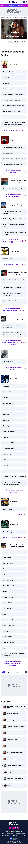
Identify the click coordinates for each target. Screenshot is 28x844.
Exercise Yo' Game (8, 580)
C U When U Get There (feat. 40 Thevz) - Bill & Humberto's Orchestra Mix (15, 123)
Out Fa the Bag (14, 524)
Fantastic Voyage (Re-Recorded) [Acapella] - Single (17, 205)
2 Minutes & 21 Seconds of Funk (12, 111)
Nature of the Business (9, 431)
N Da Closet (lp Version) (12, 720)
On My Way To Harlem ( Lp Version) (15, 726)
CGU (3, 835)
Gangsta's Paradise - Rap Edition (12, 147)
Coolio (14, 32)
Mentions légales (18, 831)
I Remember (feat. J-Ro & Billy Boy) (13, 94)
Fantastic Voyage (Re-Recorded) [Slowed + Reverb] (14, 233)
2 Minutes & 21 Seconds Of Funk (12, 392)
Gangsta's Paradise (15, 140)
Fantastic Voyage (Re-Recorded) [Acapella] (12, 212)
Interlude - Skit (8, 454)
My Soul (6, 460)
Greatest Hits (13, 64)
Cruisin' (5, 574)
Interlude (9, 733)
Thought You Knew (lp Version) (14, 752)
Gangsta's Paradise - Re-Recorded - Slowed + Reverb (13, 302)
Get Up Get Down (9, 642)
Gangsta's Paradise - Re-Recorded (12, 287)
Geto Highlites (7, 557)
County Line (6, 83)
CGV (6, 835)
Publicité (15, 835)
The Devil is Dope (8, 403)
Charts (23, 42)
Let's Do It (7, 465)
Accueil (2, 17)
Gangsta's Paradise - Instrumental (13, 164)
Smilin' (5, 591)
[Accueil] (13, 2)
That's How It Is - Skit (9, 552)
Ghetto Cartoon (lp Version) (14, 765)
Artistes (7, 17)
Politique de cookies (6, 833)
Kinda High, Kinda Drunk (11, 603)
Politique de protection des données (18, 833)
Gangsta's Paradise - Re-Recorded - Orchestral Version (13, 326)
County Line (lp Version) (13, 772)
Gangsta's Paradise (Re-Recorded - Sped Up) (17, 273)
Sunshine (9, 746)
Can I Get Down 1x (9, 448)
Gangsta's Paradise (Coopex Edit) (18, 181)
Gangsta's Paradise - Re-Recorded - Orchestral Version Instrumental (13, 334)
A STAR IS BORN (14, 251)
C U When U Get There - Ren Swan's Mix (15, 476)
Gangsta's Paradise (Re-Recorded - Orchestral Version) (17, 319)
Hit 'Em (5, 409)
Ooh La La (6, 77)
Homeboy (6, 437)
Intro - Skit (6, 386)
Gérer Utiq (10, 835)
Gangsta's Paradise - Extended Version (14, 159)
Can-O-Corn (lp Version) (12, 713)
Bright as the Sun (9, 625)
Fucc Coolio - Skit (8, 597)
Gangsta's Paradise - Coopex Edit (12, 189)
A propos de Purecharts (9, 831)
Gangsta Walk (10, 785)
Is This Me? (7, 614)
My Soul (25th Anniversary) (17, 379)
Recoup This (7, 631)
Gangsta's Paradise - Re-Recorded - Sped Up (14, 281)
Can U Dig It (6, 426)
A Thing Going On (9, 620)
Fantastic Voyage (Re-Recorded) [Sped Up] (13, 225)
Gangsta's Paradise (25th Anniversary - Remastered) (17, 545)
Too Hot (5, 117)
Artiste (4, 42)
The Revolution (8, 636)
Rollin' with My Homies (9, 89)
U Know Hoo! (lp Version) (13, 739)
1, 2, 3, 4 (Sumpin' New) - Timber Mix (13, 106)
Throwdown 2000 (9, 443)
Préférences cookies (22, 835)
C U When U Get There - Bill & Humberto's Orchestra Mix (12, 483)
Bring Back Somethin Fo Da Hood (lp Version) (16, 706)
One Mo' (5, 397)
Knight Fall (6, 414)
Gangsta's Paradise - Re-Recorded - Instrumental (13, 294)
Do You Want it (14, 501)
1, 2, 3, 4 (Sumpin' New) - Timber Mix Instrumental (14, 654)
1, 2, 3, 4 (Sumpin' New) (9, 586)
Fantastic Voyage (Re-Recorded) (12, 219)
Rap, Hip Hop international (14, 36)
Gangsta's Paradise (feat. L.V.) (11, 72)
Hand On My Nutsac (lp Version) (15, 778)
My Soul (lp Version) (12, 759)
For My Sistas (7, 608)
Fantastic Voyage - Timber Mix (11, 100)
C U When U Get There (10, 471)
